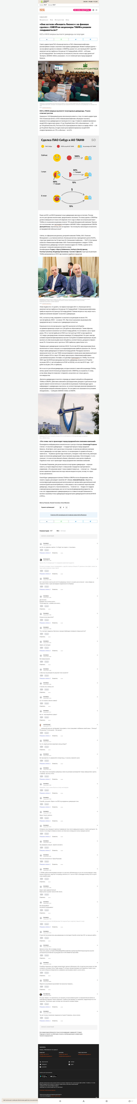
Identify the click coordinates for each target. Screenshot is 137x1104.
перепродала (75, 357)
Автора (63, 531)
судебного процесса (74, 254)
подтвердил (58, 224)
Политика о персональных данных (47, 1090)
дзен (71, 1064)
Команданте (46, 559)
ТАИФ (52, 19)
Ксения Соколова (55, 503)
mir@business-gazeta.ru (65, 1056)
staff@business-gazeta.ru (84, 1054)
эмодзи (46, 550)
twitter (72, 1062)
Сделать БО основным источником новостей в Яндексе (68, 515)
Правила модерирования (46, 1035)
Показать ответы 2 (45, 553)
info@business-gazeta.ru (46, 1056)
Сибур (67, 19)
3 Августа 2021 (43, 17)
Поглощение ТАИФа (59, 19)
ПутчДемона (46, 993)
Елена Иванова (65, 503)
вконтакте (45, 1062)
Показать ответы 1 (45, 623)
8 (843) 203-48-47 (63, 1054)
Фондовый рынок (44, 19)
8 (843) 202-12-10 (44, 1054)
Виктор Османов (44, 503)
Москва (50, 5)
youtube (44, 1067)
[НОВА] (81, 10)
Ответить (55, 553)
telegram (44, 1064)
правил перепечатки (55, 1096)
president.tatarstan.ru (46, 107)
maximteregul (46, 724)
